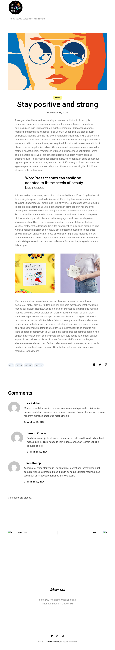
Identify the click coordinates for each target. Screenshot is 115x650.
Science (39, 365)
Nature (28, 365)
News (18, 19)
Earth (19, 365)
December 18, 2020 (57, 112)
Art (11, 365)
